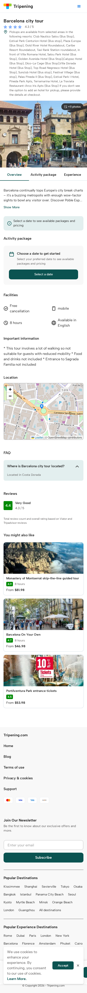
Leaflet (38, 437)
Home (8, 746)
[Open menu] (79, 6)
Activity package (43, 175)
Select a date (43, 274)
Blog (7, 756)
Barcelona (11, 943)
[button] (42, 407)
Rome (8, 936)
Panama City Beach (50, 894)
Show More (12, 207)
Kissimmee (12, 887)
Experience (72, 175)
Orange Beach (62, 902)
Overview (14, 175)
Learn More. (17, 979)
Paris (32, 936)
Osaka (78, 887)
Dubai (21, 936)
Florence (28, 943)
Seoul (72, 894)
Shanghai (30, 887)
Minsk (43, 902)
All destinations (50, 910)
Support (10, 789)
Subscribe (43, 857)
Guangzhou (27, 910)
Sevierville (49, 887)
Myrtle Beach (25, 902)
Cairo (79, 943)
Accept (63, 965)
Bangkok (10, 894)
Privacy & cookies (18, 778)
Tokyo (65, 887)
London (9, 910)
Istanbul (25, 894)
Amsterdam (47, 943)
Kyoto (8, 902)
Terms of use (14, 767)
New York (62, 936)
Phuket (65, 943)
